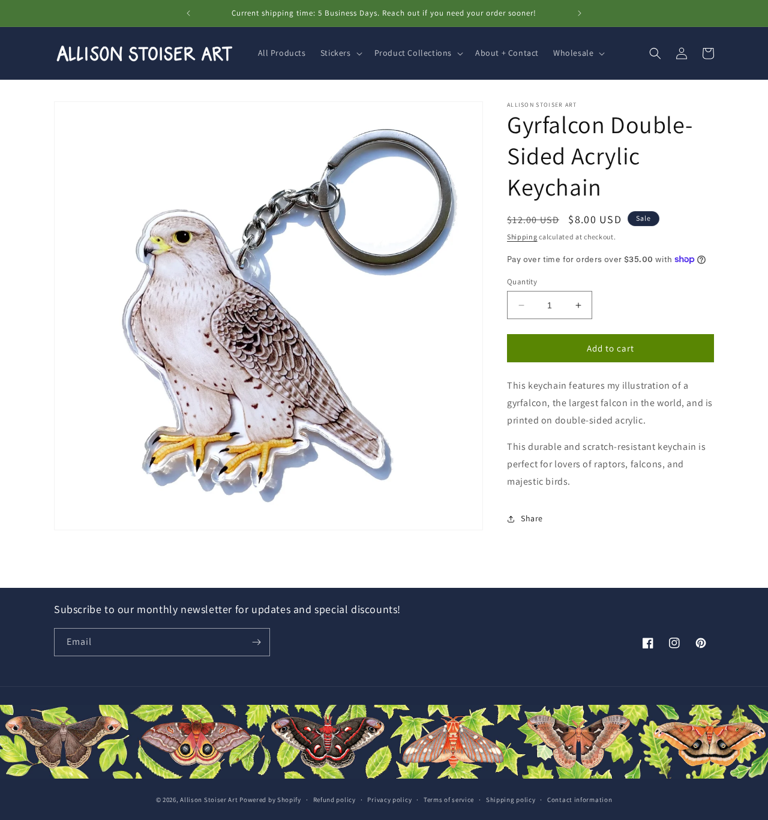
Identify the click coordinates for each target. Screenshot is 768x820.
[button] (340, 52)
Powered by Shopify (270, 799)
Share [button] (532, 518)
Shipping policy (511, 799)
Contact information (579, 799)
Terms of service (449, 799)
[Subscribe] (256, 642)
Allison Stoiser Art (209, 799)
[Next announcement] (579, 13)
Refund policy (334, 799)
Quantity (522, 282)
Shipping (522, 236)
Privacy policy (389, 799)
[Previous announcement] (188, 13)
